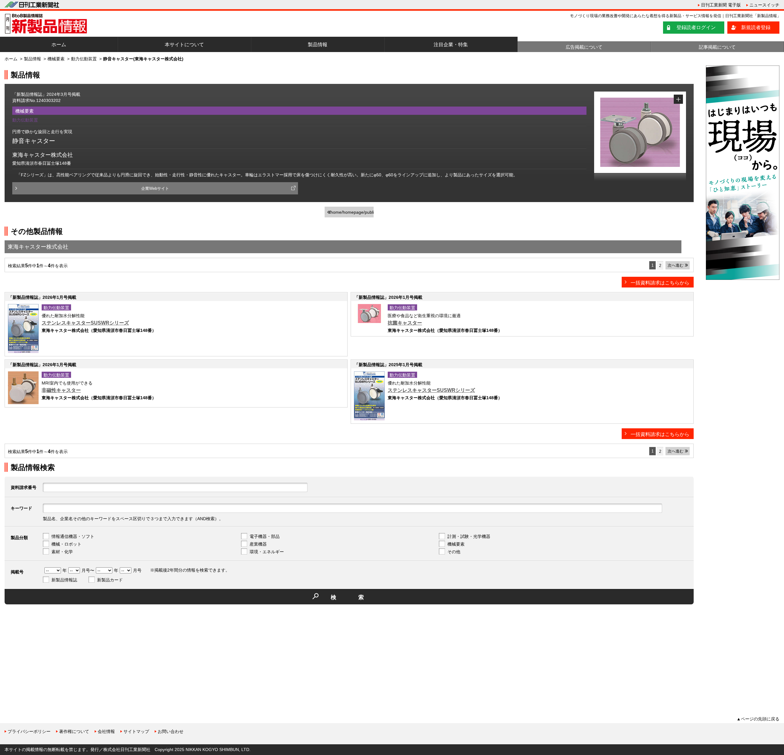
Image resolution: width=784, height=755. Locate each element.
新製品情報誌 (64, 579)
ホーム (58, 44)
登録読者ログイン (696, 27)
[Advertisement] (50, 652)
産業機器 (258, 544)
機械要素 (56, 58)
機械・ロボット (66, 544)
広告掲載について (584, 47)
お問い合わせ (170, 731)
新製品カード (110, 579)
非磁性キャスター (61, 390)
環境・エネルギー (267, 551)
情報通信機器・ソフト (72, 536)
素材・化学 (62, 551)
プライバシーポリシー (29, 731)
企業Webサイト (155, 188)
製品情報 (317, 44)
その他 (453, 551)
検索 (358, 597)
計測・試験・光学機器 (468, 536)
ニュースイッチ (764, 4)
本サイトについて (184, 44)
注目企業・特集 (451, 44)
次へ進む (676, 265)
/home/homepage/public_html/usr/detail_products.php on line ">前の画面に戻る (351, 213)
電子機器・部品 (265, 536)
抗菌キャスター (405, 322)
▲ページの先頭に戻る (758, 718)
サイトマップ (136, 731)
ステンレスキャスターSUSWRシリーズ (85, 322)
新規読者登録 (756, 27)
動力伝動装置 (84, 58)
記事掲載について (717, 47)
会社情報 (106, 731)
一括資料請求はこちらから (660, 282)
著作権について (74, 731)
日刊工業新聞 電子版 (721, 4)
